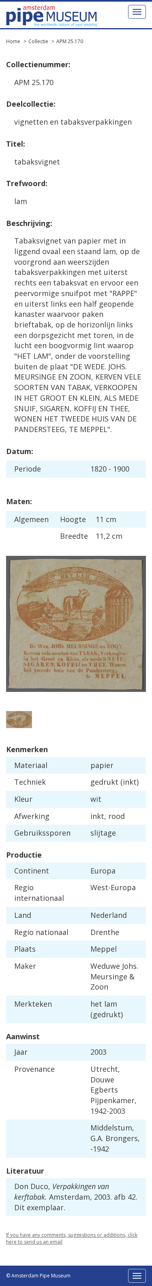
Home (13, 41)
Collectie (38, 41)
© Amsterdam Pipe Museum (38, 1275)
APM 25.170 (69, 41)
